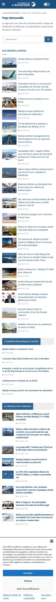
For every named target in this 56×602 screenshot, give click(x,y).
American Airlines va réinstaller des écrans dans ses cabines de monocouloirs (35, 187)
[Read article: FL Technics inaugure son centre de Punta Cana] (9, 218)
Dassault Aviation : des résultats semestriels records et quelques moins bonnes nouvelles (34, 490)
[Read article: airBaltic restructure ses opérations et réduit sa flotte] (9, 328)
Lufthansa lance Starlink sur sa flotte (19, 381)
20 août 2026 (24, 106)
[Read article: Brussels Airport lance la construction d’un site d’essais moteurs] (9, 313)
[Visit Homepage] (24, 4)
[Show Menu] (3, 4)
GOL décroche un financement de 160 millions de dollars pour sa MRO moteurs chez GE (36, 202)
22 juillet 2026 (22, 524)
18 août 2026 (24, 234)
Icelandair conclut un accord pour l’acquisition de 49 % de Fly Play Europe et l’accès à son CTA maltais (35, 86)
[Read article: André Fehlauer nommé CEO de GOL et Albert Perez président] (9, 285)
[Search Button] (48, 39)
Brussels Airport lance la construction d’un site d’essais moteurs (32, 312)
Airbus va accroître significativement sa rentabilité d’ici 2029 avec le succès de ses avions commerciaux (34, 518)
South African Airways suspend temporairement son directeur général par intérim (33, 297)
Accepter (28, 573)
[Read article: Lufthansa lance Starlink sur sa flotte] (9, 102)
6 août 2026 (21, 423)
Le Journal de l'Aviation (11, 13)
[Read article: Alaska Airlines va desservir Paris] (9, 63)
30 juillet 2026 (22, 441)
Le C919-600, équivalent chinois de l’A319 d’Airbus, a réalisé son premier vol (33, 475)
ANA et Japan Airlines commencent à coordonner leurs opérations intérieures (35, 172)
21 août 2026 (24, 63)
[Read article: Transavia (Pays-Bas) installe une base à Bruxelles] (9, 75)
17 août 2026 (24, 304)
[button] (51, 541)
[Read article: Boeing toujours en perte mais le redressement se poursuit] (8, 462)
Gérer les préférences (28, 589)
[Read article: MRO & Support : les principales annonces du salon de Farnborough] (8, 505)
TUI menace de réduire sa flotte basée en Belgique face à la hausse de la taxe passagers (35, 242)
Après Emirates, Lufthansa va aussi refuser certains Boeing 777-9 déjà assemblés (32, 417)
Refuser (28, 581)
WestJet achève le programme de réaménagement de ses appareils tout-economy (34, 139)
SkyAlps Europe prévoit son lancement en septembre (27, 390)
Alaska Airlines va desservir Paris (33, 59)
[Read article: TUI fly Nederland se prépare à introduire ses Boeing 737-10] (9, 127)
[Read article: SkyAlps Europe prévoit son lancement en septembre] (9, 115)
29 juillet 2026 (22, 466)
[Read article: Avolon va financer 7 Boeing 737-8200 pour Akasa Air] (9, 273)
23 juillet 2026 (22, 496)
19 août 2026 (24, 164)
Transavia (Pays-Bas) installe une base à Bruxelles (25, 359)
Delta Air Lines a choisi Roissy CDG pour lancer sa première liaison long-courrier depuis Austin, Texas (36, 257)
